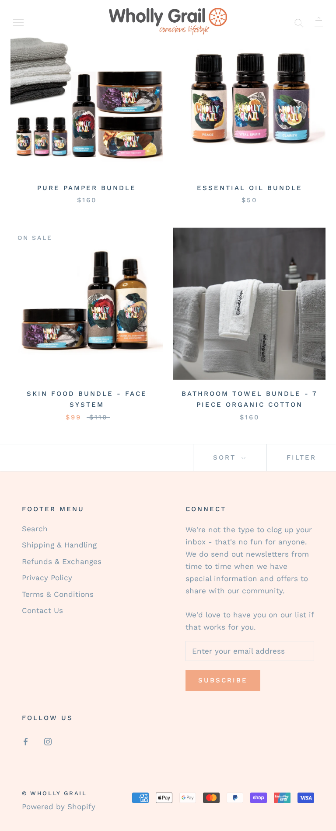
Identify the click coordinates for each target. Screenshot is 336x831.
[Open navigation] (18, 22)
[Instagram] (48, 741)
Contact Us (42, 610)
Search (35, 528)
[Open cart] (319, 22)
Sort (226, 457)
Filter (301, 457)
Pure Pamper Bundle (86, 188)
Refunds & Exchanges (62, 561)
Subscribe (223, 680)
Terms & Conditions (58, 594)
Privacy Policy (47, 577)
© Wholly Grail (54, 793)
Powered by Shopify (58, 806)
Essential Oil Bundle (249, 188)
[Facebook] (25, 741)
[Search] (299, 21)
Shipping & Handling (59, 544)
